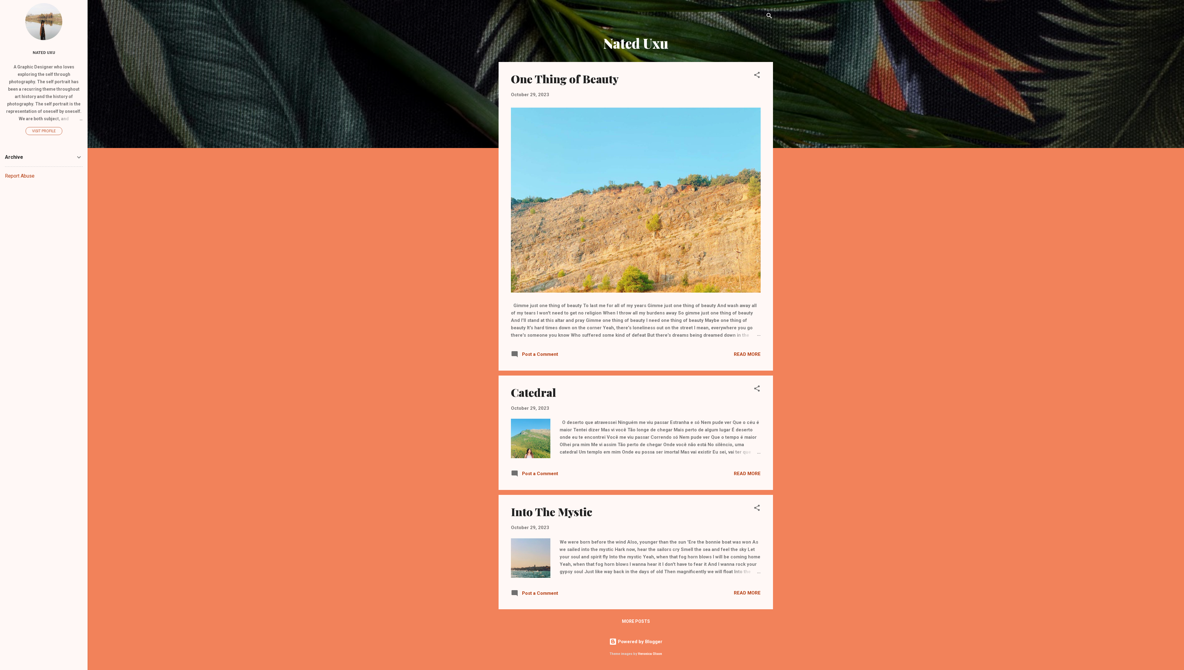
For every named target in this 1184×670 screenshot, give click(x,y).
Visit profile (44, 131)
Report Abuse (20, 176)
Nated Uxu (44, 52)
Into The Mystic (551, 511)
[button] (757, 76)
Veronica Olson (650, 654)
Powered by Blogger (639, 641)
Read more (747, 354)
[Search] (769, 16)
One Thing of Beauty (565, 78)
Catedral (533, 392)
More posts (636, 621)
